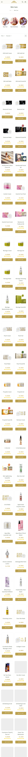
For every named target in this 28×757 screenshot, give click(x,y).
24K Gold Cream (7, 53)
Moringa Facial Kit (21, 307)
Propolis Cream (7, 392)
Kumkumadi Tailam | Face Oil (7, 166)
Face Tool (5, 26)
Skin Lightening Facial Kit (7, 477)
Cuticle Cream (7, 194)
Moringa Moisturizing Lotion (7, 308)
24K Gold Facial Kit (21, 81)
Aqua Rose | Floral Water (21, 534)
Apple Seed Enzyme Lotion (21, 505)
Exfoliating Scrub (7, 703)
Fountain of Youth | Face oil (7, 733)
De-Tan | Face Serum (7, 676)
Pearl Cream (7, 336)
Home (10, 10)
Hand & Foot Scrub (7, 222)
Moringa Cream (7, 250)
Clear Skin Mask (20, 618)
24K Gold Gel (20, 53)
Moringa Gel (20, 250)
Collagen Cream (20, 646)
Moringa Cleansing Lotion (21, 279)
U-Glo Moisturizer (21, 448)
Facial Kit (23, 26)
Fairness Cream (21, 420)
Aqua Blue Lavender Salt (7, 534)
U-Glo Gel (7, 448)
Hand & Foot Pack (21, 194)
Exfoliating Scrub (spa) (20, 704)
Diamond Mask (7, 137)
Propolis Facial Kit (7, 420)
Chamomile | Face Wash (21, 591)
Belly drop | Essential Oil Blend (7, 591)
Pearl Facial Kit (21, 364)
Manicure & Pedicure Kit (20, 223)
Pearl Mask (7, 364)
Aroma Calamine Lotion (7, 562)
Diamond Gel (20, 109)
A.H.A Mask (7, 504)
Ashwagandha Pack (20, 562)
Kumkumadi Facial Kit (21, 166)
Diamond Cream (7, 109)
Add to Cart (7, 62)
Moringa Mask (7, 278)
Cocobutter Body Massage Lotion (7, 647)
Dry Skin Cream (21, 675)
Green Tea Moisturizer (21, 733)
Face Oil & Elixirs (14, 26)
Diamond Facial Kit (21, 137)
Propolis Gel (20, 392)
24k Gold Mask (7, 81)
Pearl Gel (20, 336)
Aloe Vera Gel (20, 476)
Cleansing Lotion (7, 618)
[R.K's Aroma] (14, 2)
